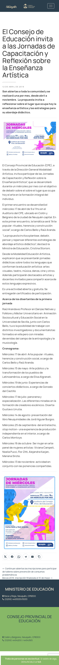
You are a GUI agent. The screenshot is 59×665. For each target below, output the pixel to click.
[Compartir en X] (5, 557)
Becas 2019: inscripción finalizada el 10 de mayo (27, 578)
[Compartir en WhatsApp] (19, 557)
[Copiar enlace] (39, 557)
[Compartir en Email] (32, 557)
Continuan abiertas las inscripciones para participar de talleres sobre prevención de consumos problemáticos (29, 571)
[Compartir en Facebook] (12, 557)
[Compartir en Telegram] (26, 557)
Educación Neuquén (20, 6)
